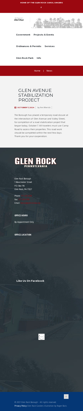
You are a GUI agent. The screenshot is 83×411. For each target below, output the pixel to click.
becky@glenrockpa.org (30, 203)
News (49, 70)
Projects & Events (44, 35)
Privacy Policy (20, 406)
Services (50, 46)
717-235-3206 (26, 196)
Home (37, 70)
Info (39, 58)
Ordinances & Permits (28, 46)
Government (23, 35)
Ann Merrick (45, 107)
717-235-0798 (23, 199)
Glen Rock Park (24, 58)
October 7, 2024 (25, 107)
